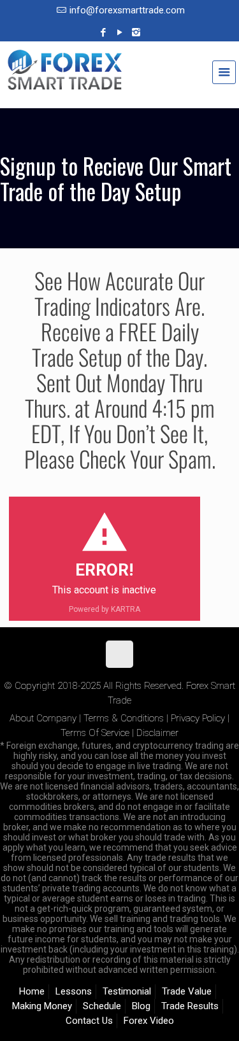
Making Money (42, 1006)
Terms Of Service (95, 733)
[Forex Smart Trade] (119, 76)
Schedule (102, 1006)
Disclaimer (157, 733)
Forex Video (149, 1020)
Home (32, 991)
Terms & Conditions (123, 718)
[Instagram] (136, 32)
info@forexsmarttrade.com (127, 10)
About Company (43, 718)
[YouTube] (119, 32)
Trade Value (187, 991)
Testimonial (127, 991)
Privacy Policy (198, 718)
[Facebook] (103, 32)
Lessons (73, 991)
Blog (141, 1006)
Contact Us (89, 1020)
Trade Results (190, 1006)
